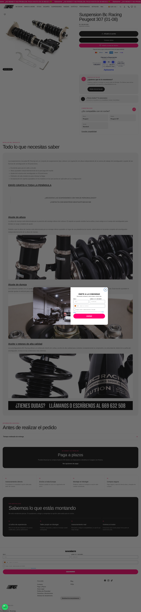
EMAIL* (74, 298)
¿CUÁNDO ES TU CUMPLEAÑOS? (96, 298)
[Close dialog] (105, 289)
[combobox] (76, 306)
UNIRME (89, 316)
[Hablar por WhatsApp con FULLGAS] (5, 607)
